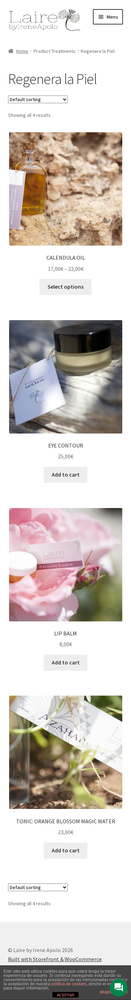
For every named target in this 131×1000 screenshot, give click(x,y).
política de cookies (69, 983)
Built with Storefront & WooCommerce (55, 959)
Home (22, 51)
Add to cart (66, 474)
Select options (65, 286)
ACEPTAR (65, 995)
